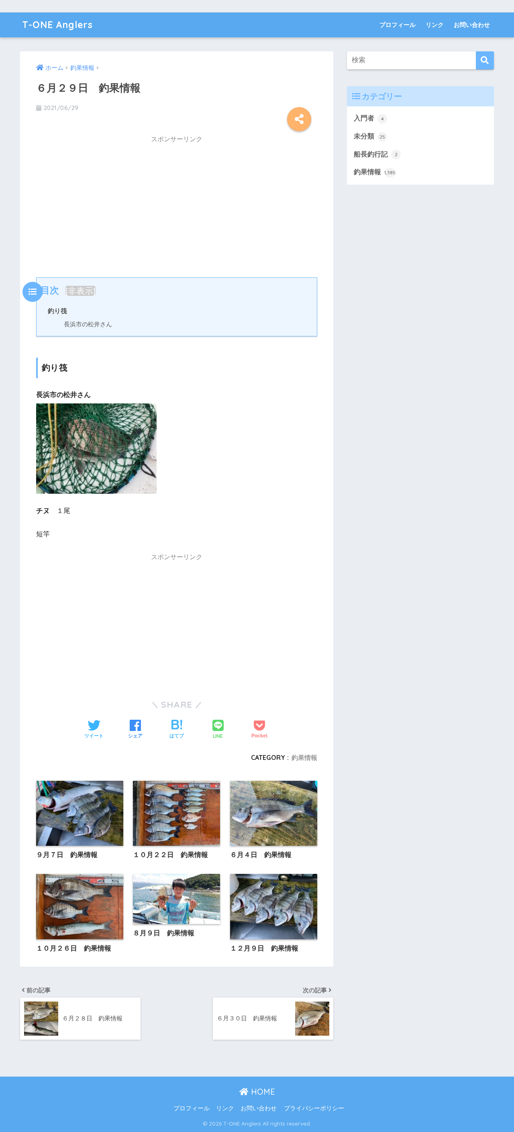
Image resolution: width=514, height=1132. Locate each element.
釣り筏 (57, 310)
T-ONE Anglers (57, 25)
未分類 (369, 136)
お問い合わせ (472, 24)
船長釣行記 (376, 154)
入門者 (369, 118)
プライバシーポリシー (314, 1108)
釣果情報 (304, 757)
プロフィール (397, 24)
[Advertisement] (176, 205)
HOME (262, 1092)
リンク (435, 24)
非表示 (80, 290)
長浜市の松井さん (88, 324)
